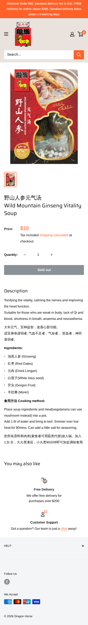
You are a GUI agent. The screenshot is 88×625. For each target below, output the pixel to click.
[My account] (72, 34)
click (64, 528)
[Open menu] (6, 34)
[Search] (79, 54)
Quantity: (11, 254)
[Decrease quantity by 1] (24, 254)
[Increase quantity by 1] (51, 254)
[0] (80, 34)
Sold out (44, 270)
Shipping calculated (53, 235)
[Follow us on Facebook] (7, 582)
